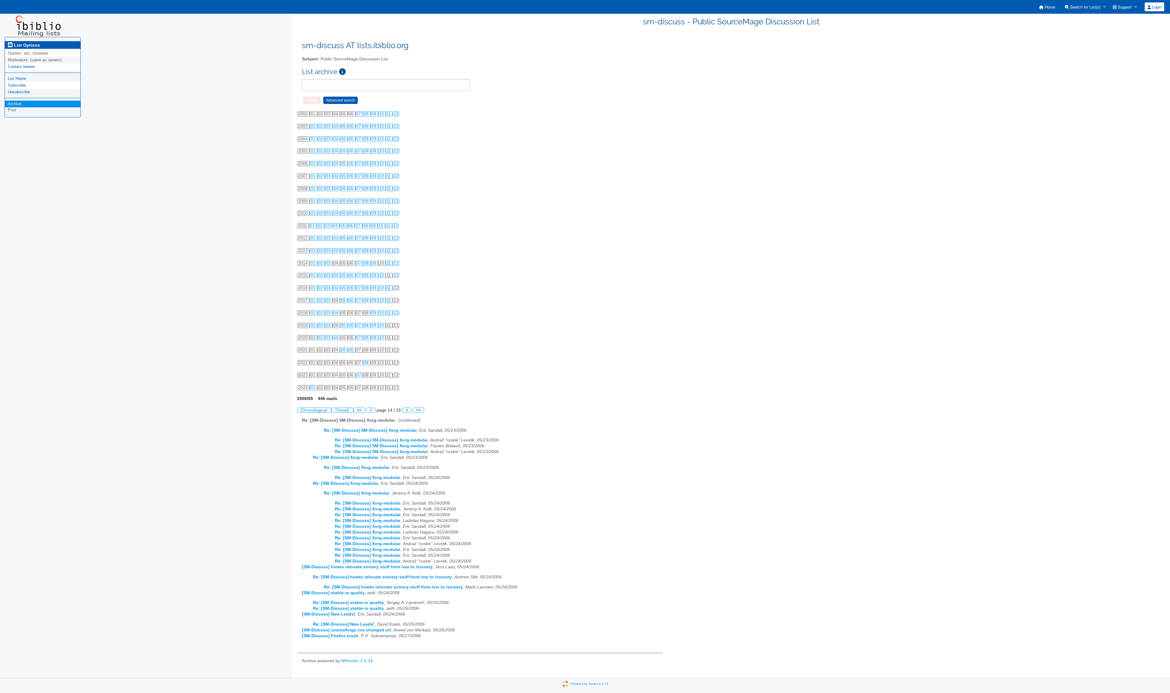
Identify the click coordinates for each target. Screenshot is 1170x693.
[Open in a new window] (342, 72)
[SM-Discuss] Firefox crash (330, 636)
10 (382, 114)
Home (1049, 7)
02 (321, 126)
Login (1156, 7)
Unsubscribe (19, 92)
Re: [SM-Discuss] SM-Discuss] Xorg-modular (370, 430)
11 (389, 114)
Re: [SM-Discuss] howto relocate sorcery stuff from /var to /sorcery (382, 577)
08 (367, 114)
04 (336, 126)
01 (313, 126)
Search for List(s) (1085, 7)
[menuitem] (1047, 7)
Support (1124, 7)
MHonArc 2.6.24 (357, 661)
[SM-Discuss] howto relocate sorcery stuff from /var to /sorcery (367, 567)
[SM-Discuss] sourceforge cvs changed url (346, 630)
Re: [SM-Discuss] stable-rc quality (348, 602)
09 (374, 114)
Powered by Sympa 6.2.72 (589, 683)
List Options (26, 45)
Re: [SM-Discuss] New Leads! (343, 624)
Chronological (314, 410)
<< (359, 410)
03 (329, 126)
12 (396, 114)
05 (344, 126)
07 (359, 114)
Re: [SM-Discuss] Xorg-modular (345, 457)
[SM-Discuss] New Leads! (328, 614)
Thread (342, 410)
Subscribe (17, 85)
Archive (14, 104)
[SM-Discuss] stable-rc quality (333, 593)
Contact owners (21, 66)
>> (418, 410)
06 (352, 126)
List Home (17, 78)
